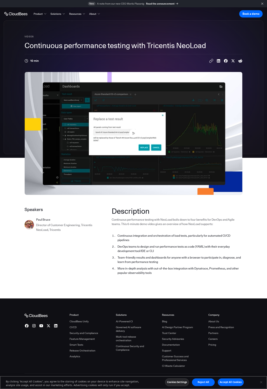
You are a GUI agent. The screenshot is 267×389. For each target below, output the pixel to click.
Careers (213, 338)
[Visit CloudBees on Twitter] (48, 326)
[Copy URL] (211, 61)
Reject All (203, 382)
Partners (213, 333)
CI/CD (73, 327)
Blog (164, 321)
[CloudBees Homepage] (36, 315)
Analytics (75, 356)
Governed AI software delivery (128, 329)
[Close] (261, 382)
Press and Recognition (221, 327)
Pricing (212, 344)
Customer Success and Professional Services (175, 358)
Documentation (171, 344)
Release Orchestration (82, 350)
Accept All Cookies (231, 382)
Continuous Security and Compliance (130, 348)
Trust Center (169, 333)
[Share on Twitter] (233, 61)
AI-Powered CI (124, 321)
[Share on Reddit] (240, 61)
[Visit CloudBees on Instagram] (34, 326)
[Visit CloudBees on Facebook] (27, 326)
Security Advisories (173, 338)
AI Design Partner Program (177, 327)
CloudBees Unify (79, 321)
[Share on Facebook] (226, 61)
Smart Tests (76, 344)
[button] (40, 14)
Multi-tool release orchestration (126, 338)
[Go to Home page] (15, 14)
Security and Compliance (84, 333)
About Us (213, 321)
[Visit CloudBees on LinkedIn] (56, 326)
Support (166, 350)
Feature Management (82, 338)
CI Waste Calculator (173, 365)
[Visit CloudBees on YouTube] (41, 326)
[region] (133, 382)
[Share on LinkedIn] (218, 61)
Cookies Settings (177, 382)
